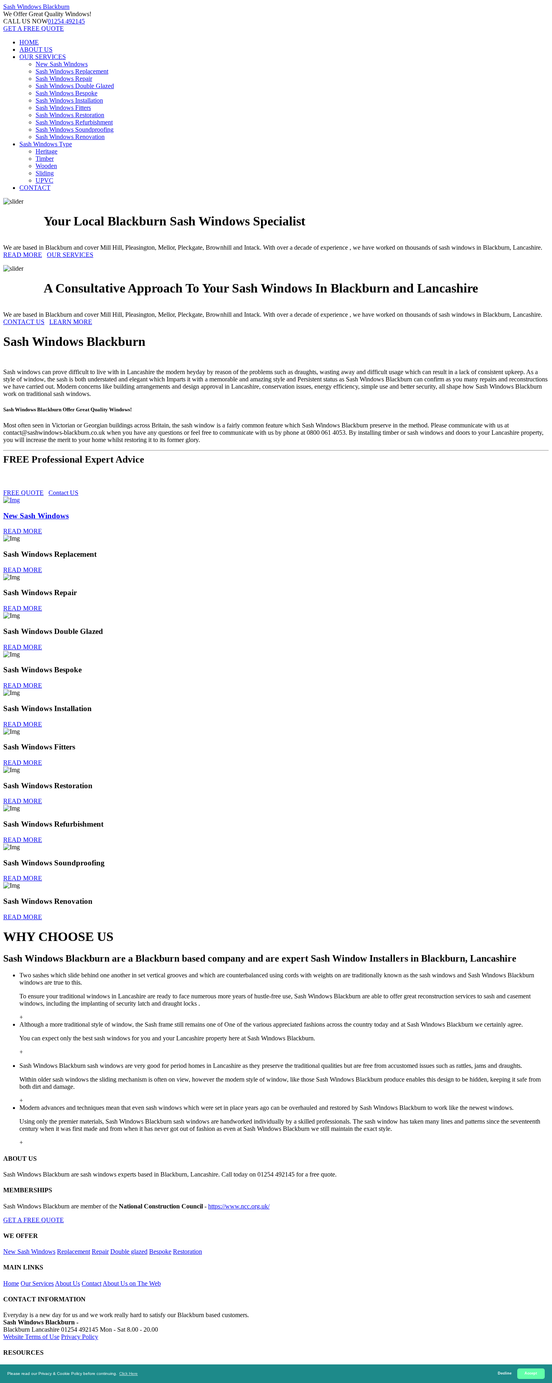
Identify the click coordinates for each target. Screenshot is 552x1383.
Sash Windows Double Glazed (75, 85)
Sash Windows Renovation (70, 136)
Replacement (73, 1251)
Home (11, 1283)
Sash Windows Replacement (72, 71)
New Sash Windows (62, 64)
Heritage (46, 151)
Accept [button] (531, 1373)
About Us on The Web (132, 1283)
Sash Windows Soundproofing (75, 129)
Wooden (46, 165)
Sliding (45, 173)
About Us (67, 1283)
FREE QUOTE (23, 492)
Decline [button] (505, 1373)
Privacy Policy (79, 1336)
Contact (91, 1283)
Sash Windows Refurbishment (74, 122)
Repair (100, 1251)
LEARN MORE (70, 321)
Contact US (63, 492)
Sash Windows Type (45, 144)
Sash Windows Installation (69, 100)
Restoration (187, 1251)
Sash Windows (36, 6)
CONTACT (35, 187)
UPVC (44, 180)
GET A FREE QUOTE (33, 28)
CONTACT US (23, 321)
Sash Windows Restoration (70, 115)
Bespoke (160, 1251)
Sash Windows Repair (64, 78)
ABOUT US (36, 49)
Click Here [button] (128, 1373)
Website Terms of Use (31, 1336)
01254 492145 (66, 21)
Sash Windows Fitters (63, 107)
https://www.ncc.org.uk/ (239, 1206)
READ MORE (22, 254)
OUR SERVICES (42, 56)
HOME (29, 42)
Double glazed (128, 1251)
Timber (45, 158)
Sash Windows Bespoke (66, 93)
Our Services (37, 1283)
